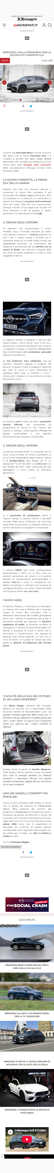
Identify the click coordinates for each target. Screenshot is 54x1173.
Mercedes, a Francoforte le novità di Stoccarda (27, 1111)
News (5, 60)
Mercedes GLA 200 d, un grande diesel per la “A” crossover (27, 1015)
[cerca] (51, 25)
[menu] (4, 25)
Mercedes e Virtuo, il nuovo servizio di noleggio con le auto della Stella (27, 1063)
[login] (44, 25)
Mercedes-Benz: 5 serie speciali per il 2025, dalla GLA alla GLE (27, 966)
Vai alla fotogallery (10, 847)
